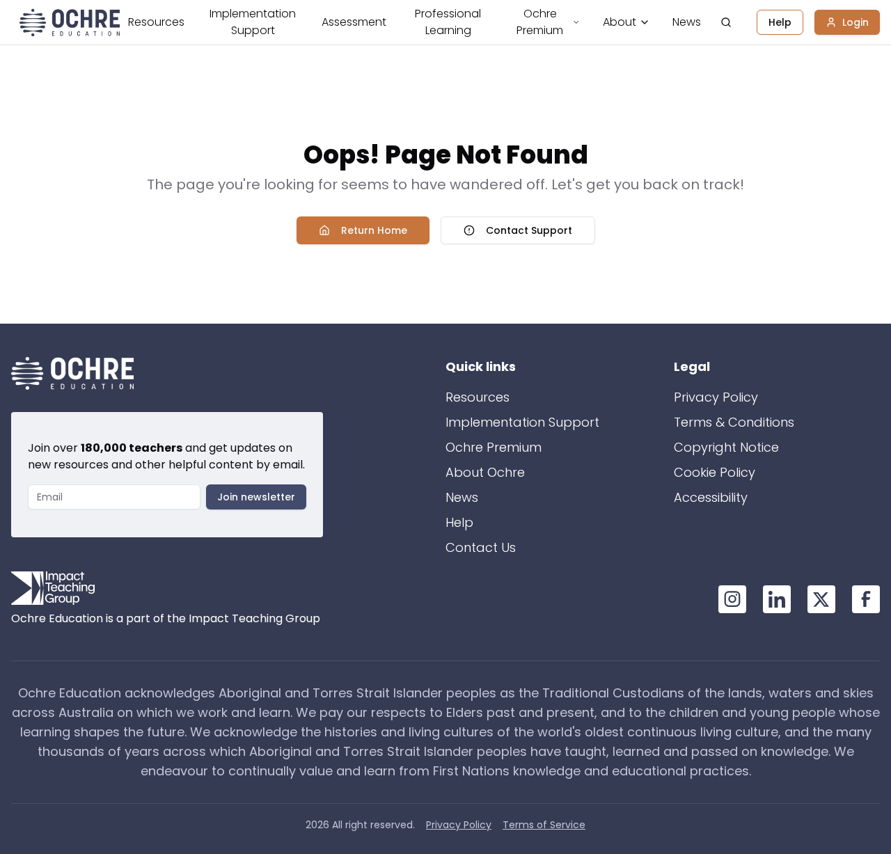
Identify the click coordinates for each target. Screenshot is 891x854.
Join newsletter (256, 497)
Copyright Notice (726, 447)
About (619, 22)
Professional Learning (448, 22)
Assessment (354, 22)
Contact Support (529, 230)
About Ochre (485, 472)
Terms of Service (544, 825)
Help (779, 22)
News (686, 22)
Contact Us (481, 547)
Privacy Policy (716, 397)
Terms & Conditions (734, 422)
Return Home (374, 230)
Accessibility (711, 497)
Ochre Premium (540, 22)
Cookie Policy (714, 472)
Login (855, 22)
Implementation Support (253, 22)
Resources (156, 22)
